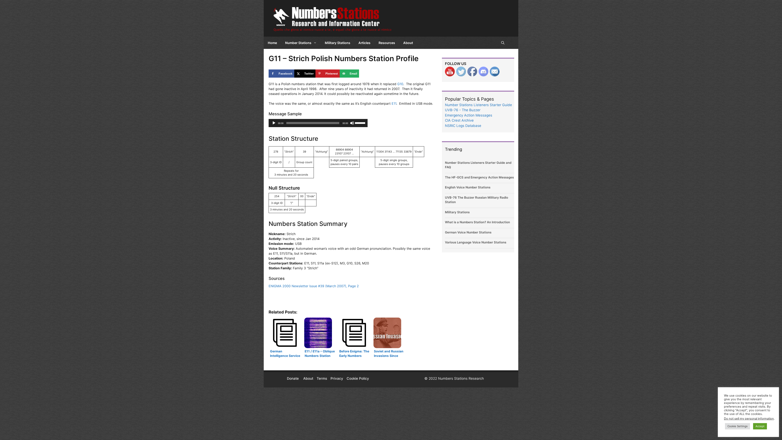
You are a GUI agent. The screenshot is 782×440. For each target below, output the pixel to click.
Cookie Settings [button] (737, 426)
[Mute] (352, 123)
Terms (322, 378)
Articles (364, 43)
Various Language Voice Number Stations (475, 242)
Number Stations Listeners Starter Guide (478, 105)
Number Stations (298, 43)
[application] (318, 123)
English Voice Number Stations (467, 187)
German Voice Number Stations (468, 232)
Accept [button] (760, 426)
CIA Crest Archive (459, 120)
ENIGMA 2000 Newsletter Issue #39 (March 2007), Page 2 (314, 286)
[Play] (274, 123)
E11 (394, 103)
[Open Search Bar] (503, 43)
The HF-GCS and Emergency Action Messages (479, 177)
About (408, 43)
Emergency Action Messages (468, 115)
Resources (387, 43)
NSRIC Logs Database (463, 126)
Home (272, 43)
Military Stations (337, 43)
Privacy (337, 378)
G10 (400, 84)
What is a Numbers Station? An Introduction (477, 222)
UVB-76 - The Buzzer (462, 110)
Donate (293, 378)
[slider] (360, 122)
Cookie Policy (358, 378)
